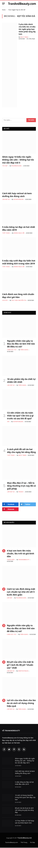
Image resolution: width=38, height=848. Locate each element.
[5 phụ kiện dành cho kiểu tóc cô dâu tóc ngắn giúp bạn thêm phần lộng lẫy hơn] (9, 65)
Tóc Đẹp (32, 842)
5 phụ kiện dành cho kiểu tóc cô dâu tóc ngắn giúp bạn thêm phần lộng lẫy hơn (27, 29)
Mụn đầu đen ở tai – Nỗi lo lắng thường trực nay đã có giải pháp (21, 485)
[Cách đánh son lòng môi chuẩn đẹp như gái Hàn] (19, 281)
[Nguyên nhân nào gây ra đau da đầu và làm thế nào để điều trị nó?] (19, 327)
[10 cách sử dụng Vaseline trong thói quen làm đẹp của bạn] (7, 797)
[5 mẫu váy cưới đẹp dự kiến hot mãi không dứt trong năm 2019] (19, 247)
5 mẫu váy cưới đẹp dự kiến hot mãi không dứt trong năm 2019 (18, 262)
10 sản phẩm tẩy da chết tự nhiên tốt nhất (21, 380)
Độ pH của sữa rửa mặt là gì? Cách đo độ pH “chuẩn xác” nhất (20, 664)
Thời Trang (24, 842)
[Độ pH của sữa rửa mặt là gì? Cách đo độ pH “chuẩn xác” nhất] (19, 649)
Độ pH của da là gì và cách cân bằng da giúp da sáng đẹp (24, 810)
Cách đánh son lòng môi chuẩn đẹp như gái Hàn (18, 295)
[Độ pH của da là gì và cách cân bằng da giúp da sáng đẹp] (7, 810)
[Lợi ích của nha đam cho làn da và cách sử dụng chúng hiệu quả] (19, 687)
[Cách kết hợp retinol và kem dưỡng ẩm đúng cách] (19, 180)
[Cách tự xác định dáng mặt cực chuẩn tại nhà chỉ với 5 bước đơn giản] (19, 576)
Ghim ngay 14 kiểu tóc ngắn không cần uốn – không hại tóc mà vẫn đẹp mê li (18, 159)
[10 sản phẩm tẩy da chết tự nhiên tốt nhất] (19, 366)
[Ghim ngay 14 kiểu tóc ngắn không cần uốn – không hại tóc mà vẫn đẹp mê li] (19, 143)
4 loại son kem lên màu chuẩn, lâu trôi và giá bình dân (20, 553)
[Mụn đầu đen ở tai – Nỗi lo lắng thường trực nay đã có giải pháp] (19, 470)
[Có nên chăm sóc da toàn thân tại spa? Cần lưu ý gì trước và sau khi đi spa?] (19, 399)
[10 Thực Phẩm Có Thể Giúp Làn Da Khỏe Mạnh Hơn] (7, 823)
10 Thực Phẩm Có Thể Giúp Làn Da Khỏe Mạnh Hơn (24, 822)
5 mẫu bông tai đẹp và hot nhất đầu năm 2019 (24, 783)
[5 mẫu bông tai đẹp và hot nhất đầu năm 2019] (19, 214)
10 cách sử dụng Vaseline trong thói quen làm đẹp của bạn (25, 797)
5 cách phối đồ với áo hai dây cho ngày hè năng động (21, 451)
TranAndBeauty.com (11, 842)
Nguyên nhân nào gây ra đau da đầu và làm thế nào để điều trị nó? (21, 343)
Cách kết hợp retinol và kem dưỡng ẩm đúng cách (17, 195)
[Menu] (3, 3)
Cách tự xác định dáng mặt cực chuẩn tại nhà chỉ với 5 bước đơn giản (21, 592)
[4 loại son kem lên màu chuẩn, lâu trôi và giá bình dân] (19, 537)
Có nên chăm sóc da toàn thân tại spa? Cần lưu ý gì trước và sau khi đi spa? (20, 415)
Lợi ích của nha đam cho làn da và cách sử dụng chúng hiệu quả (21, 703)
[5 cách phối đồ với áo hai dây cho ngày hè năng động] (19, 436)
